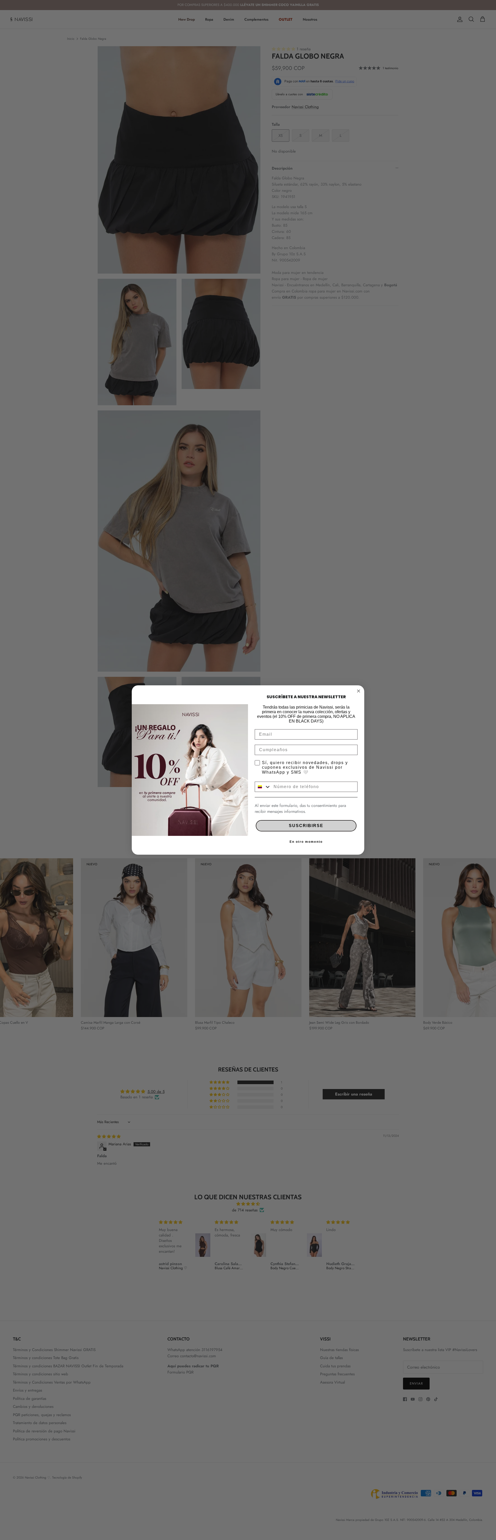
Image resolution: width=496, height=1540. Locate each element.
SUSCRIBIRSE (306, 825)
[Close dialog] (358, 691)
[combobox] (263, 787)
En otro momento (306, 842)
